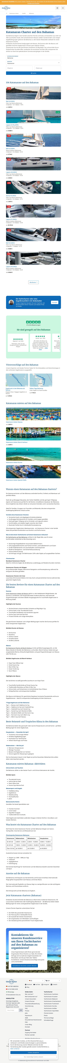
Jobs (26, 1013)
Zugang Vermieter (30, 1032)
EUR (48, 980)
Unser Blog (28, 1024)
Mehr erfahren (15, 1049)
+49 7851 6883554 (13, 986)
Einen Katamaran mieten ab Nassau (17, 593)
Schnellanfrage (48, 1020)
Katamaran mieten (14, 13)
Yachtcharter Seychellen (51, 1011)
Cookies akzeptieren (33, 1052)
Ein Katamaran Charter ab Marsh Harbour (19, 648)
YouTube (37, 984)
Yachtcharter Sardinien (51, 994)
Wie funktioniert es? (31, 996)
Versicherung (29, 1006)
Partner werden (30, 1035)
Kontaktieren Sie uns (14, 995)
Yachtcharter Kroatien (51, 996)
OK (21, 1010)
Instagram (46, 984)
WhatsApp (11, 992)
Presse (27, 1011)
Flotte (45, 1015)
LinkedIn (55, 984)
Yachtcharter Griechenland (52, 1001)
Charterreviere (48, 1013)
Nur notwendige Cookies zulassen (33, 1057)
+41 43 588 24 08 (13, 989)
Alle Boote (33, 282)
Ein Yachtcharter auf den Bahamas (16, 537)
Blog (28, 987)
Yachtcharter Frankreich (51, 1004)
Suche (34, 73)
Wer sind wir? (29, 994)
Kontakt (54, 302)
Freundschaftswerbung (32, 1004)
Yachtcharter (38, 1020)
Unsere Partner (30, 1001)
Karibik (24, 13)
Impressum (28, 1015)
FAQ (26, 1008)
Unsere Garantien (30, 999)
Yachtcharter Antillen (50, 1008)
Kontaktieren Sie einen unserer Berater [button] (25, 966)
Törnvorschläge (49, 1018)
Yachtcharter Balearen (51, 999)
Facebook (29, 984)
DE (31, 980)
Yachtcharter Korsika (50, 1006)
